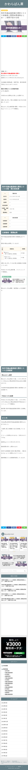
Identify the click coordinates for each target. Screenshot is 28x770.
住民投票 (7, 670)
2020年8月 (4, 731)
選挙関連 (5, 669)
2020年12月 (4, 721)
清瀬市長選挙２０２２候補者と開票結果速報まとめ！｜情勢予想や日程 (13, 580)
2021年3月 (4, 715)
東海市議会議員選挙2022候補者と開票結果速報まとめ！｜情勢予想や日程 (14, 585)
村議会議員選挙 (9, 683)
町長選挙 (7, 689)
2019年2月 (4, 755)
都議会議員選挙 (9, 694)
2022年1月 (4, 709)
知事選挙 (7, 692)
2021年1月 (4, 718)
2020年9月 (4, 727)
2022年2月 (4, 706)
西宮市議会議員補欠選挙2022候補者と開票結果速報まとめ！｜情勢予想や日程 (14, 599)
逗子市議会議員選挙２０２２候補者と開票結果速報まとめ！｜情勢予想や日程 (13, 590)
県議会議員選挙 (9, 690)
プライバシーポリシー (11, 766)
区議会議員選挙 (9, 672)
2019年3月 (4, 752)
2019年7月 (4, 740)
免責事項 (19, 766)
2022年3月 (4, 703)
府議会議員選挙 (9, 681)
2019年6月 (4, 743)
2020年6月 (4, 737)
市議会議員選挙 (4, 10)
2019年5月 (4, 746)
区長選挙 (7, 674)
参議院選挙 (8, 676)
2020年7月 (4, 734)
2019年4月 (4, 749)
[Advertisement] (14, 54)
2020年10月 (4, 724)
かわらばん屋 (14, 4)
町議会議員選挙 (9, 687)
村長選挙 (5, 665)
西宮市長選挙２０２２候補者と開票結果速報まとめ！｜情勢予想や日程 (13, 594)
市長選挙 (7, 679)
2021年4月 (4, 712)
